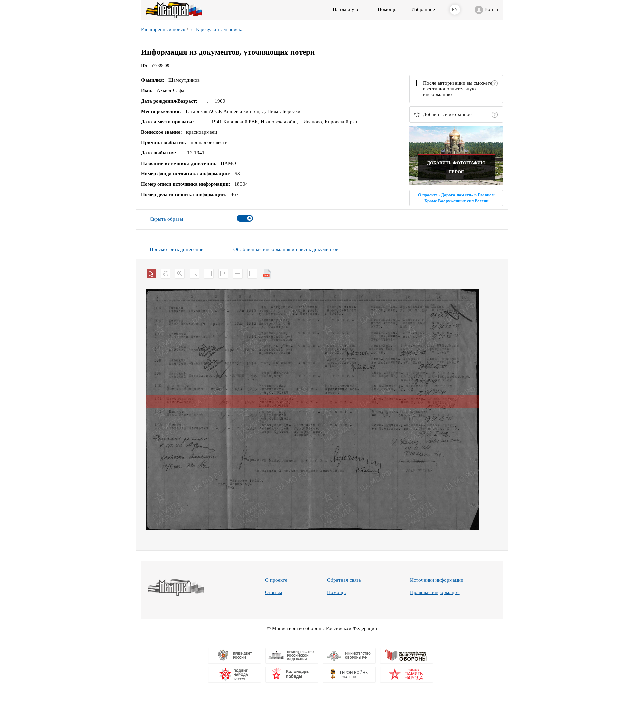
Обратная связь (344, 580)
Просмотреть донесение (176, 249)
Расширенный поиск (163, 29)
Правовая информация (435, 592)
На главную (345, 9)
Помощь (336, 592)
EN (455, 9)
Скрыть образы (166, 219)
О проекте (276, 580)
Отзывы (273, 592)
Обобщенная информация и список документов (285, 249)
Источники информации (436, 580)
